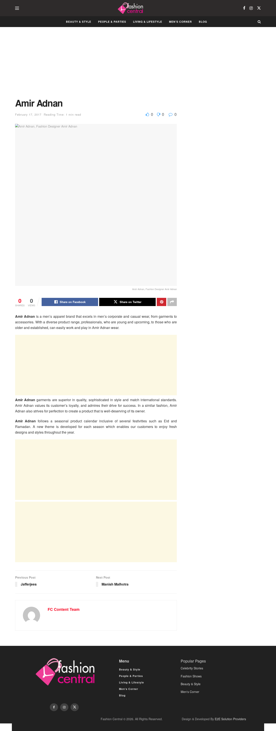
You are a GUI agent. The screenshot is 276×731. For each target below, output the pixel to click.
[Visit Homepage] (131, 8)
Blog (203, 22)
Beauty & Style (78, 22)
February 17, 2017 (28, 114)
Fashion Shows (191, 676)
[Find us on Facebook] (244, 8)
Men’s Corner (180, 22)
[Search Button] (259, 21)
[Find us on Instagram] (251, 8)
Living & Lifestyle (147, 22)
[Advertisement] (96, 65)
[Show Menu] (17, 8)
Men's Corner (190, 692)
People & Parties (112, 22)
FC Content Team (64, 609)
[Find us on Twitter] (259, 8)
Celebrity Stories (192, 668)
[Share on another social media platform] (172, 302)
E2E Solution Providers (230, 719)
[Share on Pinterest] (161, 302)
